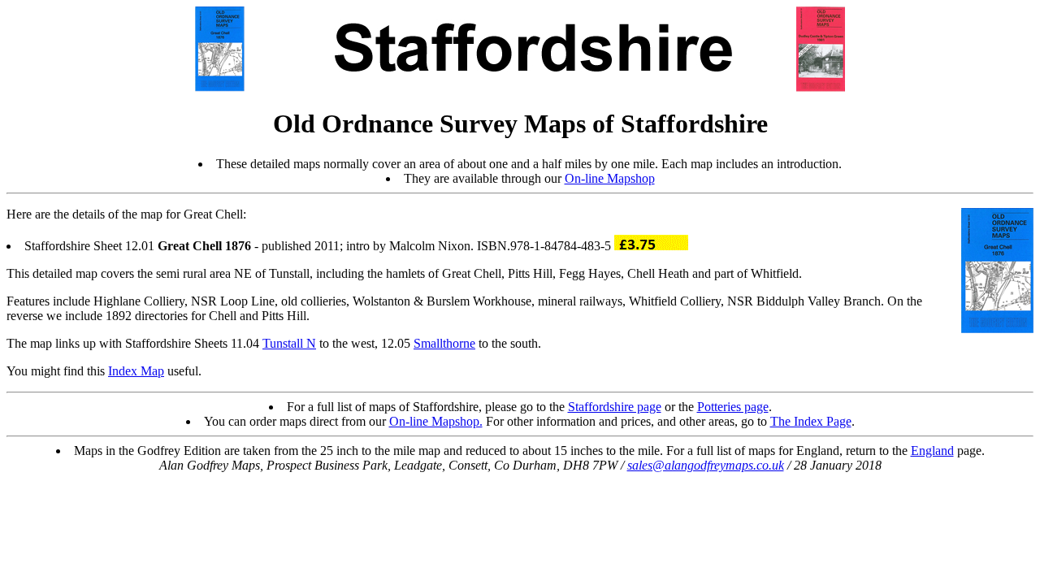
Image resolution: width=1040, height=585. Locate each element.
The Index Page (811, 421)
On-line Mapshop (610, 178)
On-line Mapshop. (436, 421)
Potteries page (733, 407)
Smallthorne (444, 343)
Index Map (136, 371)
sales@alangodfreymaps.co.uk (705, 465)
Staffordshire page (614, 407)
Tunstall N (289, 343)
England (932, 450)
